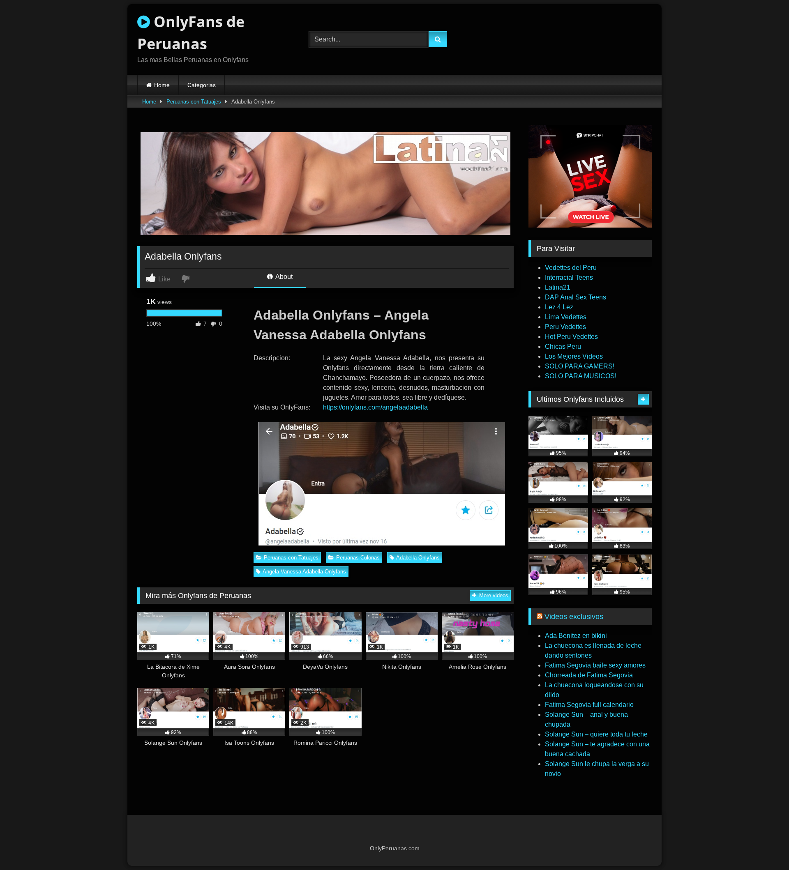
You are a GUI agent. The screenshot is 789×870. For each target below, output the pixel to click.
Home (162, 85)
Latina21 (557, 287)
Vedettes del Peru (571, 267)
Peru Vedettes (565, 326)
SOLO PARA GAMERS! (579, 366)
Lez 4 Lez (559, 307)
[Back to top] (763, 846)
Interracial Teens (569, 277)
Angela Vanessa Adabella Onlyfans (304, 571)
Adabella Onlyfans (418, 558)
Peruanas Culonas (358, 558)
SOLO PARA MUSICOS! (580, 376)
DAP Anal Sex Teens (575, 297)
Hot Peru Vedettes (571, 336)
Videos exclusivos (573, 616)
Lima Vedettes (565, 316)
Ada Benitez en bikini (576, 635)
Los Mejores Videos (574, 356)
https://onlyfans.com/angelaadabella (375, 407)
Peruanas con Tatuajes (193, 102)
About (283, 276)
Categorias (201, 85)
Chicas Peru (563, 346)
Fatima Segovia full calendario (589, 704)
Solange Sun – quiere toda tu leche (596, 734)
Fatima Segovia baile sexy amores (595, 665)
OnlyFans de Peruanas (191, 33)
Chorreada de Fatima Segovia (589, 675)
